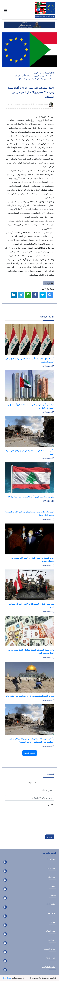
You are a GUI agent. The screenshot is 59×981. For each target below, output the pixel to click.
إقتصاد (53, 886)
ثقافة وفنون (51, 913)
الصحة (53, 922)
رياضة (53, 895)
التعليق (51, 804)
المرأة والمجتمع (50, 949)
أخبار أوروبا (51, 859)
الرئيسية (48, 73)
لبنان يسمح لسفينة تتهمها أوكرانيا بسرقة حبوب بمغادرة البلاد (30, 497)
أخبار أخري (52, 940)
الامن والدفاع (51, 958)
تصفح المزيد (29, 753)
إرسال (49, 837)
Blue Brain (7, 978)
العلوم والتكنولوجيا (49, 967)
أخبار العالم (51, 877)
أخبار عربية (38, 73)
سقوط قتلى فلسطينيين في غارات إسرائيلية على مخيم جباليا (30, 696)
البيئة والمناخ (51, 931)
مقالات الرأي (51, 904)
